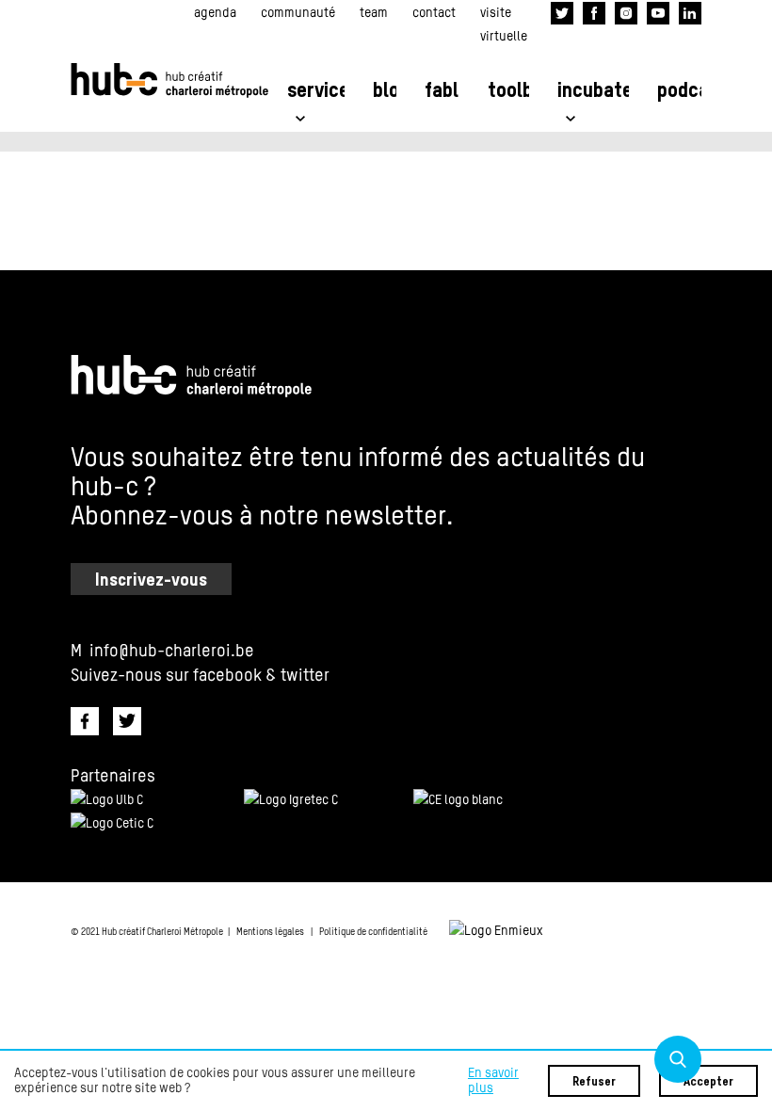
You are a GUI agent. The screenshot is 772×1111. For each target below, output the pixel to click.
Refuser (594, 1082)
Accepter (708, 1082)
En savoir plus (493, 1081)
